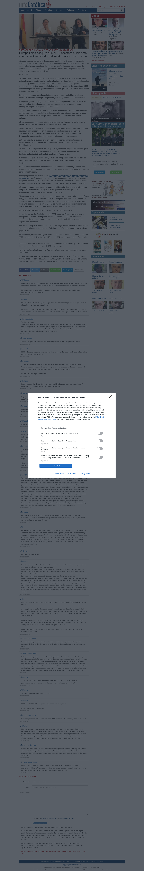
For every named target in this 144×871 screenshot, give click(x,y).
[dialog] (72, 435)
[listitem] (72, 428)
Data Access (72, 474)
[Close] (111, 397)
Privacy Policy (85, 474)
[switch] (100, 433)
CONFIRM (56, 465)
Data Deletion (59, 474)
